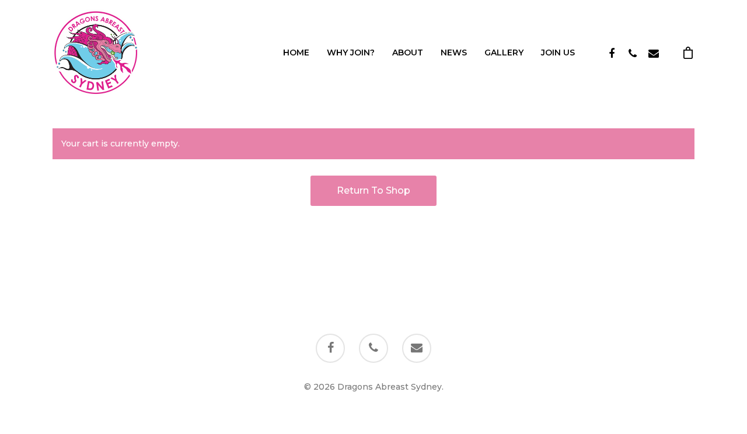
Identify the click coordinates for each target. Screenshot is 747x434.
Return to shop (373, 190)
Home (296, 52)
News (454, 52)
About (407, 52)
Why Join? (351, 52)
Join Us (558, 52)
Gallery (503, 52)
